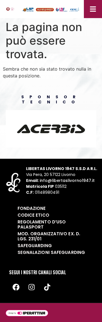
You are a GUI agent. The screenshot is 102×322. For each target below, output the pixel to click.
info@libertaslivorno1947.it (67, 180)
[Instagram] (32, 287)
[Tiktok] (47, 287)
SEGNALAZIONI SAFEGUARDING (51, 252)
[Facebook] (16, 287)
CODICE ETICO (33, 215)
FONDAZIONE (32, 208)
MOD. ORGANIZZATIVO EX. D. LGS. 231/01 (49, 236)
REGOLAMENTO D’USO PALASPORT (42, 224)
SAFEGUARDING (35, 246)
